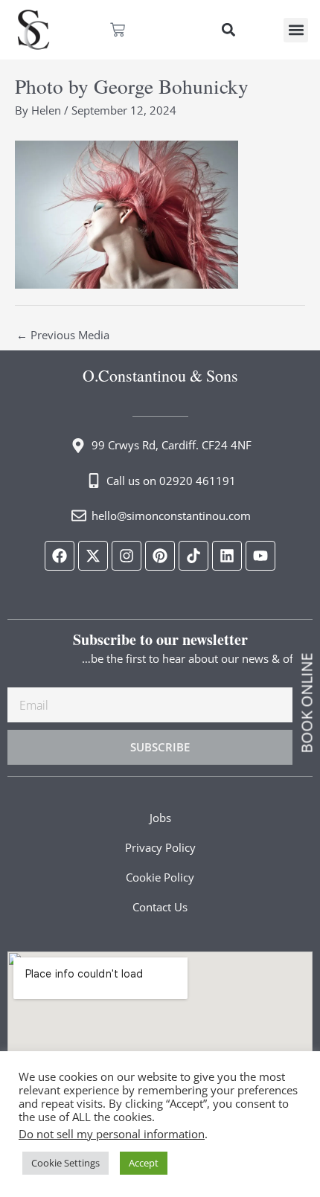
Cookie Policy (160, 877)
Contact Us (160, 906)
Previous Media (62, 334)
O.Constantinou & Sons (160, 375)
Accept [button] (144, 1162)
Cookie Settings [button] (65, 1162)
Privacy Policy (160, 847)
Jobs (160, 817)
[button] (228, 30)
